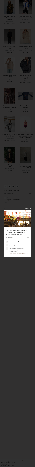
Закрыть (27, 208)
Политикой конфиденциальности (19, 253)
